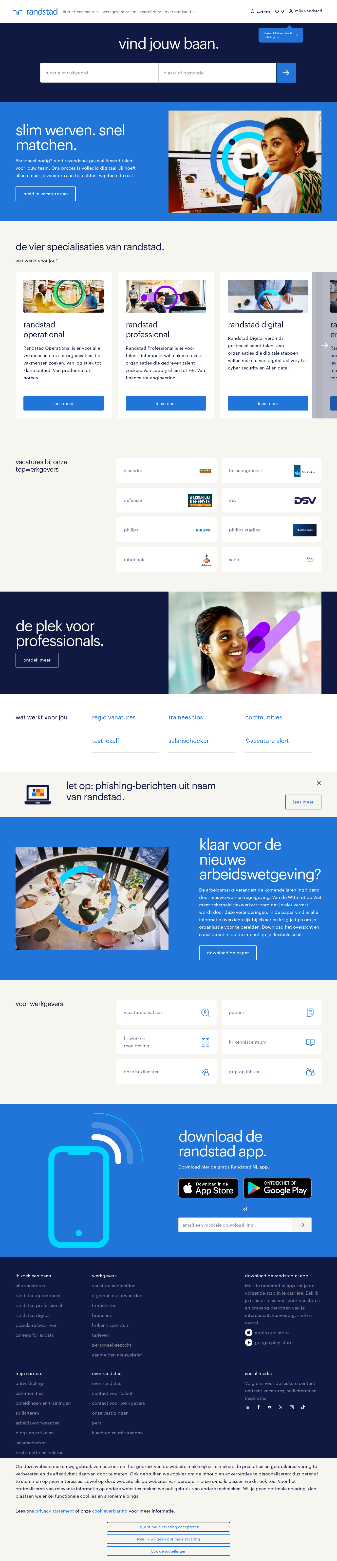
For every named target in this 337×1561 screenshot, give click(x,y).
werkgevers (113, 11)
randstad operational (38, 1295)
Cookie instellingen (169, 1551)
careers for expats (35, 1335)
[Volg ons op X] (282, 1406)
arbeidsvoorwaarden (38, 1422)
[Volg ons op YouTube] (271, 1406)
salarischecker (188, 740)
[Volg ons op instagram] (293, 1406)
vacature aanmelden (113, 1285)
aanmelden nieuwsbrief (117, 1354)
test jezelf (105, 740)
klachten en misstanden (117, 1432)
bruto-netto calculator (39, 1452)
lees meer (63, 403)
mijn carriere (29, 1373)
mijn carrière (144, 11)
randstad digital (33, 1315)
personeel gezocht (111, 1345)
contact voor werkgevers (118, 1403)
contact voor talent (112, 1393)
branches (102, 1315)
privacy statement (54, 1511)
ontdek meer (37, 660)
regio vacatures (114, 717)
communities (263, 717)
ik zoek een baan (78, 11)
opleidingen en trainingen (43, 1403)
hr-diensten (104, 1305)
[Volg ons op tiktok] (304, 1406)
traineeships (185, 717)
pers (96, 1422)
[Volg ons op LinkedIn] (248, 1406)
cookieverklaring (110, 1511)
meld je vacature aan (45, 193)
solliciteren (27, 1413)
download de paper (228, 952)
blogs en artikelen (35, 1432)
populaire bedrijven (36, 1325)
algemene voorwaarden (117, 1295)
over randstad (178, 11)
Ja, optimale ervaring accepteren (168, 1526)
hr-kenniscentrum (111, 1325)
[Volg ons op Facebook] (259, 1406)
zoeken (286, 73)
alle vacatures (30, 1285)
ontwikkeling (29, 1383)
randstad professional (39, 1305)
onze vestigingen (110, 1413)
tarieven (100, 1335)
